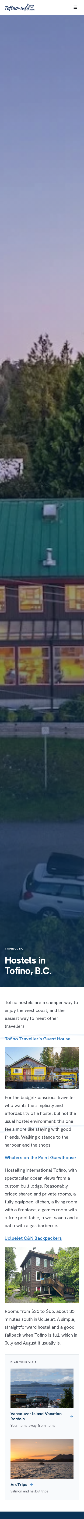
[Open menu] (75, 7)
